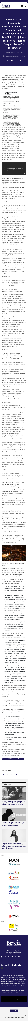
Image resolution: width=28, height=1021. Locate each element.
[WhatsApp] (23, 957)
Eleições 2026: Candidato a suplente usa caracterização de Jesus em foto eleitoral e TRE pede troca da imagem (14, 845)
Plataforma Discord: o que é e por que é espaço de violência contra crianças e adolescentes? (13, 823)
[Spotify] (19, 957)
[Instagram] (6, 957)
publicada (13, 711)
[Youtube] (13, 957)
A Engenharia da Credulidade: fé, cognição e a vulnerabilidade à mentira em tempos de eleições (13, 802)
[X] (9, 957)
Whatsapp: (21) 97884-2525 (14, 952)
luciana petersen (18, 759)
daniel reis (9, 759)
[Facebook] (2, 957)
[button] (7, 60)
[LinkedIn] (16, 957)
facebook (12, 157)
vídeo (7, 178)
